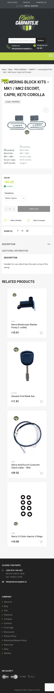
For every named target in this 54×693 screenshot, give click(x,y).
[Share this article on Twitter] (22, 231)
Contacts (8, 623)
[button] (46, 110)
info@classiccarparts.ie (18, 48)
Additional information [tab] (15, 251)
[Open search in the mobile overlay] (27, 40)
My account (9, 632)
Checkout (8, 615)
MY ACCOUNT (12, 2)
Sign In (27, 6)
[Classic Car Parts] (27, 32)
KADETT (32, 69)
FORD (13, 321)
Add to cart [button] (41, 332)
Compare (8, 619)
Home (4, 69)
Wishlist (7, 653)
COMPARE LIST (41, 2)
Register (34, 6)
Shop (10, 69)
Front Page (8, 627)
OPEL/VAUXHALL (20, 69)
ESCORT (14, 393)
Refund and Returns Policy (15, 640)
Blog (6, 606)
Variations (9, 193)
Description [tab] (8, 244)
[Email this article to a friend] (27, 231)
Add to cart (33, 209)
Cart (6, 610)
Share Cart (8, 645)
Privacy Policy (10, 636)
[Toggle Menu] (50, 56)
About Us (8, 602)
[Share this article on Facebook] (17, 231)
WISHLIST (26, 2)
